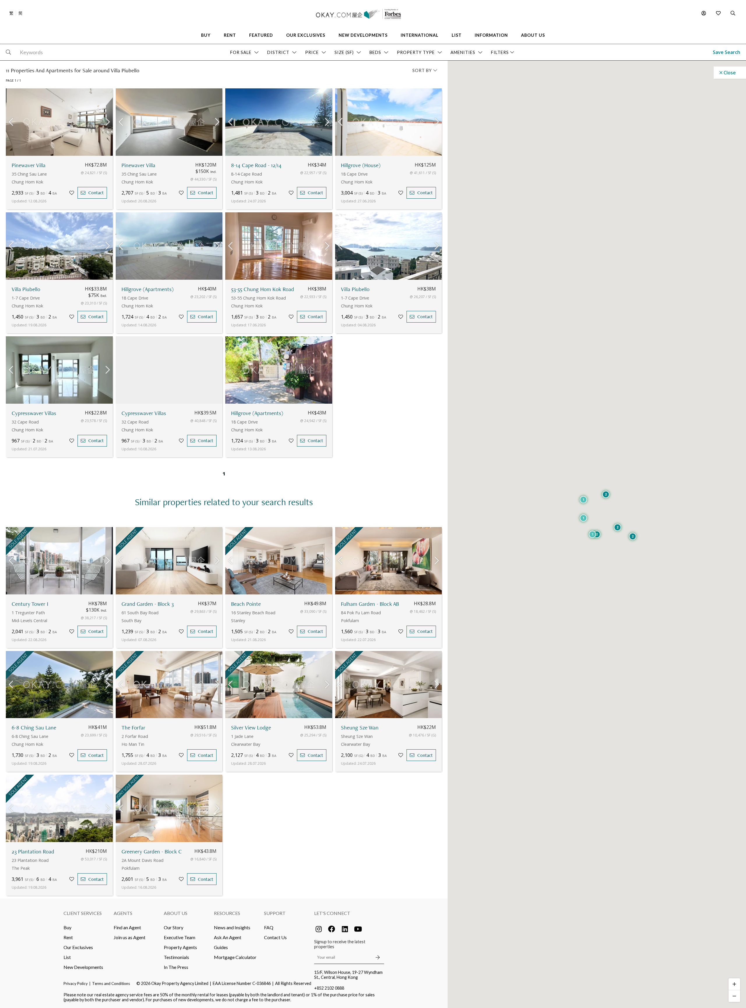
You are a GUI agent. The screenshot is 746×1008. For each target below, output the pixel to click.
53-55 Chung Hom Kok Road (262, 289)
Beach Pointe (246, 604)
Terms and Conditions (111, 983)
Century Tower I (30, 604)
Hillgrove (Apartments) (148, 289)
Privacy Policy (76, 983)
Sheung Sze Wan (360, 727)
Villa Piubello (26, 289)
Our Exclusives (78, 947)
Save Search (726, 52)
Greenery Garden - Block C (152, 851)
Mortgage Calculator (235, 957)
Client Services (83, 913)
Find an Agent (127, 927)
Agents (123, 913)
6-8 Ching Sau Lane (34, 727)
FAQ (268, 927)
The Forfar (133, 727)
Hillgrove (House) (361, 165)
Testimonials (176, 957)
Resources (227, 913)
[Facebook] (331, 929)
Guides (221, 947)
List (67, 957)
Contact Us (275, 937)
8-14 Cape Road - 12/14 (256, 165)
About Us (175, 913)
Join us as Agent (129, 937)
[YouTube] (357, 929)
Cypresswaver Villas (34, 413)
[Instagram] (318, 929)
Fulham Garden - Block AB (370, 604)
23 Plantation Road (33, 851)
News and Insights (232, 927)
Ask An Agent (227, 937)
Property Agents (180, 947)
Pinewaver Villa (28, 165)
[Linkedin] (344, 929)
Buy (67, 927)
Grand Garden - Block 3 (148, 604)
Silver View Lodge (251, 727)
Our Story (173, 927)
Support (275, 913)
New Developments (83, 967)
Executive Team (179, 937)
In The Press (176, 967)
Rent (68, 937)
